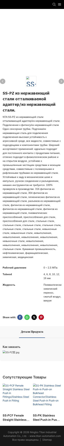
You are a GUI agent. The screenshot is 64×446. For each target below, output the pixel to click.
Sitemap (47, 439)
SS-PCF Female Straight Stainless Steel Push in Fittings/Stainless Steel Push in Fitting (16, 418)
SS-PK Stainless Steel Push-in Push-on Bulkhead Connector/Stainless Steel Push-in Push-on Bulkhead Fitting (46, 418)
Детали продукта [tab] (32, 331)
